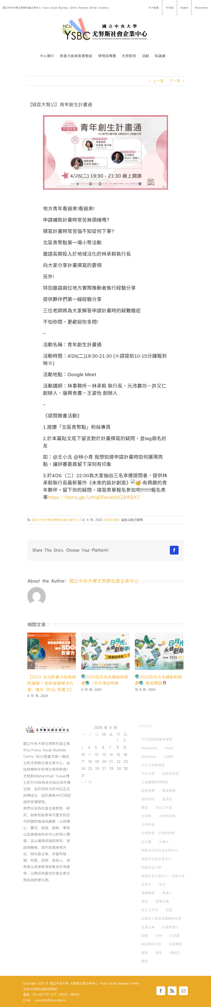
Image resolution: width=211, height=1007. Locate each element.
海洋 (162, 884)
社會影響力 (170, 927)
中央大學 (148, 773)
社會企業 (148, 927)
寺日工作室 (163, 807)
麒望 (144, 961)
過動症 (175, 952)
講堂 (144, 952)
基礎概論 (168, 790)
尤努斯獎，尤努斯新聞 (158, 833)
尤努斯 (146, 816)
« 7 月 (86, 782)
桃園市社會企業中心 (156, 858)
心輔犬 (164, 841)
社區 (168, 909)
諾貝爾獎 (175, 944)
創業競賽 (148, 790)
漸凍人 (167, 892)
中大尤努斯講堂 (153, 765)
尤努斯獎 (148, 824)
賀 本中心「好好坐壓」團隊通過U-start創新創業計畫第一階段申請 (51, 683)
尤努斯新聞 (167, 816)
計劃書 (175, 935)
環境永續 (162, 901)
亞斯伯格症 (170, 773)
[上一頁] (31, 665)
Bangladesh (149, 748)
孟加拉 (167, 799)
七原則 (168, 756)
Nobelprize (148, 756)
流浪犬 (146, 884)
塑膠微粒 (148, 799)
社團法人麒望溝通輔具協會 (161, 918)
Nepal (169, 748)
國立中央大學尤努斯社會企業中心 (55, 519)
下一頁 (174, 81)
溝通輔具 (148, 892)
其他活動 (112, 519)
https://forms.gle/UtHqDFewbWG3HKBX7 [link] (94, 497)
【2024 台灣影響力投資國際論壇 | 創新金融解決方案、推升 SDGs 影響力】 (159, 683)
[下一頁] (179, 665)
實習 (144, 807)
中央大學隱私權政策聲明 (40, 989)
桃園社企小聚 (151, 867)
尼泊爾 (146, 841)
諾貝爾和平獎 (151, 944)
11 (89, 755)
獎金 (144, 901)
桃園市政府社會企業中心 (159, 850)
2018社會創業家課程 (156, 739)
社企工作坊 (149, 909)
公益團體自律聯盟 (154, 782)
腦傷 (144, 935)
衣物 (158, 935)
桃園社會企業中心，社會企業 (163, 875)
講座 (158, 952)
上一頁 (158, 81)
